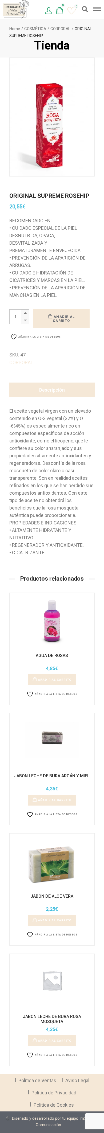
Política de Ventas (37, 1080)
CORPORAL (21, 362)
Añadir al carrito (64, 319)
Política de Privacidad (53, 1092)
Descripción (52, 390)
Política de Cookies (54, 1105)
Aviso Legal (77, 1080)
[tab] (52, 390)
